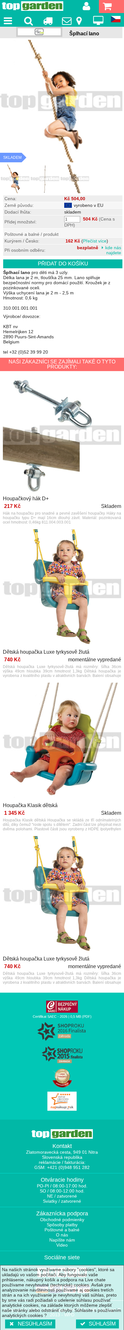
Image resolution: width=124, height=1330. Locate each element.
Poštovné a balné (62, 1229)
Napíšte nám (62, 1239)
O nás (62, 1234)
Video (62, 1245)
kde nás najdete (113, 250)
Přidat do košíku (63, 264)
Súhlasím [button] (102, 1324)
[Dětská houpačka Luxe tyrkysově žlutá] (62, 589)
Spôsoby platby (62, 1224)
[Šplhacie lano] (15, 179)
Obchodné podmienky (62, 1219)
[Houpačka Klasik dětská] (62, 742)
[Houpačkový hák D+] (62, 435)
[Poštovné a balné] (47, 20)
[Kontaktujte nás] (73, 20)
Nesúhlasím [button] (35, 1324)
